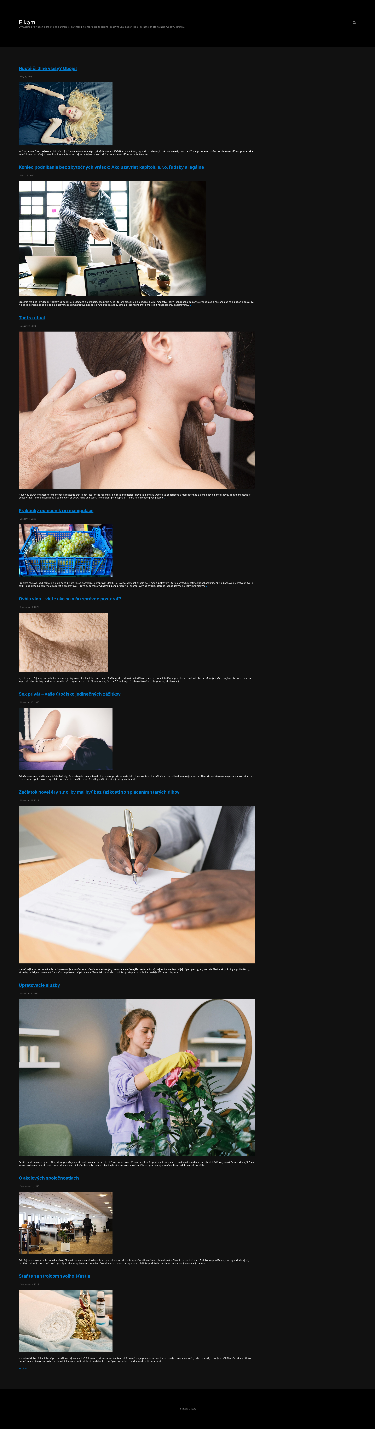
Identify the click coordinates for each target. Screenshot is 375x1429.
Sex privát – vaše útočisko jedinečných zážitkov (70, 694)
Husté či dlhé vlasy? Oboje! (48, 68)
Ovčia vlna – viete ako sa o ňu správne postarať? (70, 598)
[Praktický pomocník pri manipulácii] (137, 550)
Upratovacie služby (39, 985)
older (23, 1368)
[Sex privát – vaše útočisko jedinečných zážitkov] (137, 739)
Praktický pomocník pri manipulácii (56, 510)
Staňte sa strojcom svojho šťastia (54, 1276)
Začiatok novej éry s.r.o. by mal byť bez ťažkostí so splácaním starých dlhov (99, 792)
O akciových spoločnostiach (49, 1178)
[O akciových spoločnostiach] (137, 1223)
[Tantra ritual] (137, 410)
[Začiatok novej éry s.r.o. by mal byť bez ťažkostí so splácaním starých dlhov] (137, 884)
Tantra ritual (32, 317)
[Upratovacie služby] (137, 1077)
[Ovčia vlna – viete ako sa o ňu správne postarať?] (137, 642)
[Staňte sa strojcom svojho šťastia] (137, 1321)
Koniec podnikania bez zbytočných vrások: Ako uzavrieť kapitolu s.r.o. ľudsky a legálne (111, 167)
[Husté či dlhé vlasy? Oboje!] (137, 113)
